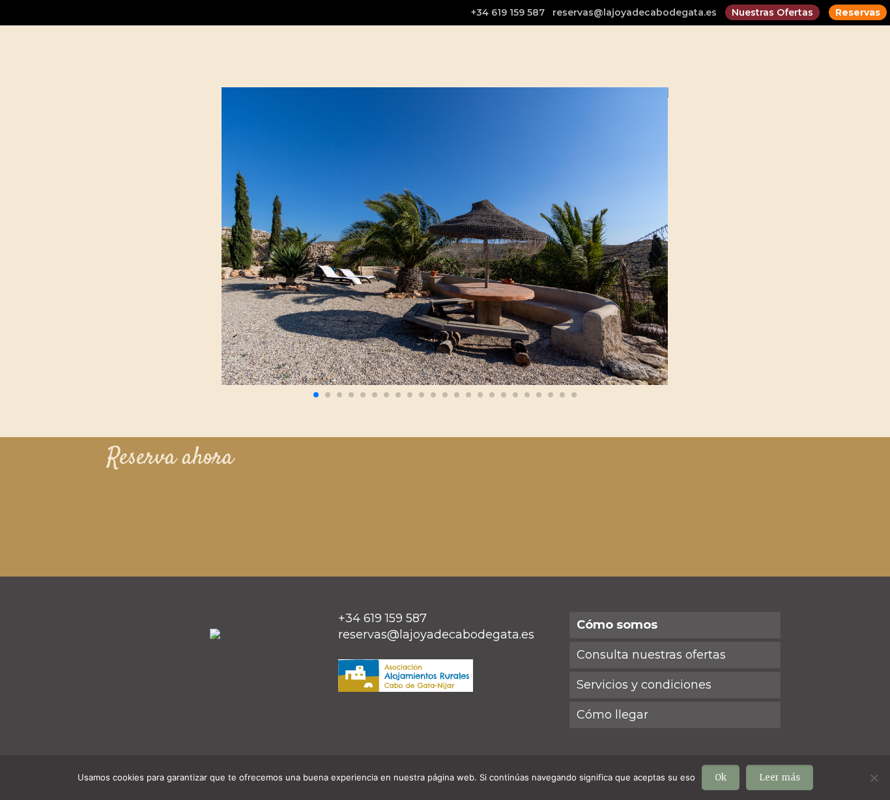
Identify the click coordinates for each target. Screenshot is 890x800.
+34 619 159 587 (508, 12)
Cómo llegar (612, 714)
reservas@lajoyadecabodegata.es (635, 12)
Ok (720, 777)
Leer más (779, 777)
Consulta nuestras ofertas (651, 655)
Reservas (857, 12)
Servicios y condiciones (644, 685)
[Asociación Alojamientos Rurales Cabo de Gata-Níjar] (405, 688)
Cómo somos (617, 625)
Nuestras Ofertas (772, 12)
